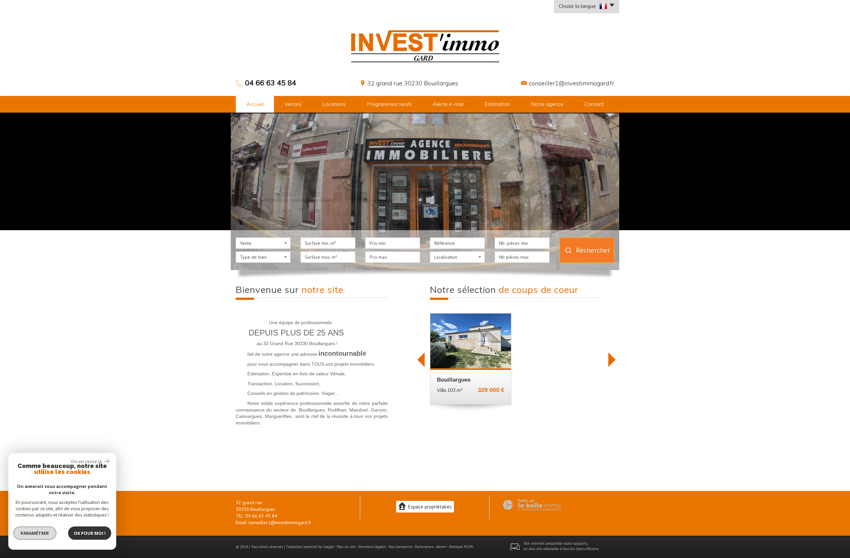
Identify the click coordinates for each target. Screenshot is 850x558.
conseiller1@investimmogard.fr (571, 83)
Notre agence (547, 104)
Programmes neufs (389, 104)
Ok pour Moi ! (90, 533)
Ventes (293, 104)
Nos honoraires (400, 546)
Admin (441, 546)
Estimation (497, 104)
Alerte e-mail (448, 104)
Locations (334, 104)
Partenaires (424, 546)
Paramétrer (35, 533)
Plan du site (346, 546)
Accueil (255, 104)
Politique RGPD (461, 546)
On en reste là (86, 461)
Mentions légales (372, 546)
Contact (594, 104)
